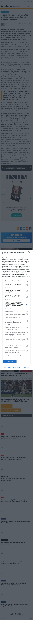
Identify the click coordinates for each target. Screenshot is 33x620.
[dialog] (16, 310)
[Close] (29, 252)
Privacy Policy (25, 367)
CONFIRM (10, 361)
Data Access (16, 367)
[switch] (27, 285)
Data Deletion (7, 367)
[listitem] (16, 281)
